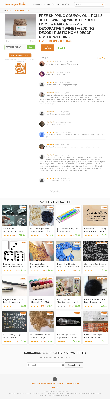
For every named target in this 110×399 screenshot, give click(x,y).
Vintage (47, 4)
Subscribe (72, 365)
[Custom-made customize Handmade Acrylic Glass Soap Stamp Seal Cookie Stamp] (14, 215)
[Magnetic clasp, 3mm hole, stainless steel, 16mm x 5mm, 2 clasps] (14, 286)
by (57, 41)
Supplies (55, 4)
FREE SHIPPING (47, 48)
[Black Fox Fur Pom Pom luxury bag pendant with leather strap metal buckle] (95, 286)
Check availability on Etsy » (20, 55)
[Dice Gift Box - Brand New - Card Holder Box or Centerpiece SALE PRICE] (14, 251)
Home (9, 10)
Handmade (36, 4)
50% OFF (64, 4)
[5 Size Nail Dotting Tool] (68, 215)
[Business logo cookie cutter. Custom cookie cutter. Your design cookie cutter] (41, 215)
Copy (31, 47)
